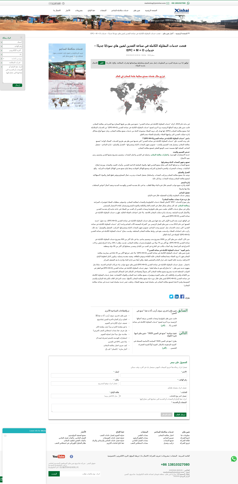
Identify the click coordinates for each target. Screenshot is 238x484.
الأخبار (68, 10)
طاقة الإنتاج (114, 392)
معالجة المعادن (183, 206)
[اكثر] (163, 325)
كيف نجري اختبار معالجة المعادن (115, 345)
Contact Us (24, 480)
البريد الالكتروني (122, 456)
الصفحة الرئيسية (151, 10)
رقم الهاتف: (182, 380)
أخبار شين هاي (168, 33)
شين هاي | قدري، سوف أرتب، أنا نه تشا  (111, 316)
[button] (24, 430)
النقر (101, 63)
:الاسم (184, 372)
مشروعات (79, 10)
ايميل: (116, 372)
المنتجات (103, 10)
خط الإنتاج (91, 10)
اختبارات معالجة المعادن (159, 155)
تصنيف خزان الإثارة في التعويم (116, 323)
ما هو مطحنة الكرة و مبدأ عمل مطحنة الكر (111, 327)
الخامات (183, 392)
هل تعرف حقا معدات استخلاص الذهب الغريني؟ (110, 331)
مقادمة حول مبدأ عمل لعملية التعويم (114, 334)
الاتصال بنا (57, 10)
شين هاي (137, 10)
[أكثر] (164, 348)
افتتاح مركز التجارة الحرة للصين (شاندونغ (112, 319)
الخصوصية (111, 456)
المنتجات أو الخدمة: (179, 402)
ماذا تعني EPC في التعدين (117, 342)
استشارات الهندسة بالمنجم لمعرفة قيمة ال (111, 338)
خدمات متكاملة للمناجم (119, 10)
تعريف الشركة (155, 456)
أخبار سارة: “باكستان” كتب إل (116, 349)
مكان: (116, 380)
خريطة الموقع (134, 456)
